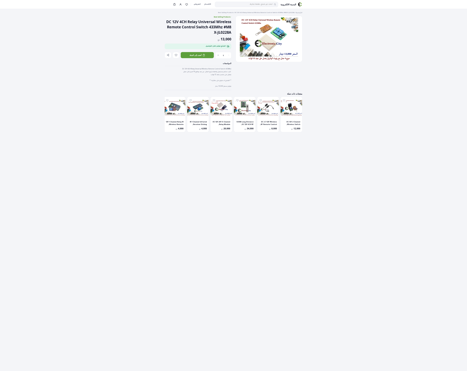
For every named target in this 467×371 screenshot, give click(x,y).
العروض (197, 4)
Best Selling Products (226, 13)
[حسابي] (180, 4)
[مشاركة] (168, 55)
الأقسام (207, 4)
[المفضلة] (186, 4)
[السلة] (174, 4)
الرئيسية (299, 13)
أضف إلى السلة (196, 55)
